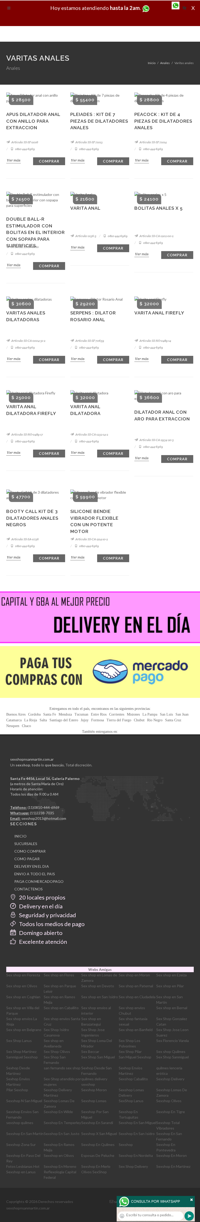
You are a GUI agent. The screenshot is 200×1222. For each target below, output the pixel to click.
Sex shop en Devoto (97, 986)
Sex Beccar (90, 1051)
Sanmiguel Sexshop (22, 1057)
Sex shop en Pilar (170, 986)
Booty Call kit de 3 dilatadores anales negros (32, 518)
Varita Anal (85, 208)
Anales (165, 63)
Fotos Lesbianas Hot (23, 1166)
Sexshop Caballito (133, 1079)
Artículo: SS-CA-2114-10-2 (91, 539)
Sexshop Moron (94, 1090)
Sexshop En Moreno (60, 1166)
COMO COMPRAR (30, 851)
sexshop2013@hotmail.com (43, 818)
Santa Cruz (173, 720)
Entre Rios (99, 714)
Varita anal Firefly (159, 312)
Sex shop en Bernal (171, 1008)
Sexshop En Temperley (62, 1122)
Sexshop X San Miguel (99, 1133)
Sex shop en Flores (59, 975)
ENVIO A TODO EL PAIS (34, 874)
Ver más (13, 160)
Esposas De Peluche (97, 1155)
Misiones (133, 714)
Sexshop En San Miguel (137, 1122)
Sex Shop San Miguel (98, 1057)
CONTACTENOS (28, 889)
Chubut (139, 720)
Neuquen (12, 726)
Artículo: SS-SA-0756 (25, 539)
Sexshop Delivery (170, 1079)
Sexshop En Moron (171, 1155)
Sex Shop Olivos (57, 1051)
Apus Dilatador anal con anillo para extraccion (33, 121)
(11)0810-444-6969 (43, 807)
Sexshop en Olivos (59, 1155)
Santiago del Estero (63, 720)
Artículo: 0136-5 (85, 236)
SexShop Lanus (131, 1101)
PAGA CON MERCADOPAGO (39, 881)
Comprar (49, 161)
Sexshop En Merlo (95, 1166)
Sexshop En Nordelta (136, 1155)
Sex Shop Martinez (21, 1051)
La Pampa (149, 714)
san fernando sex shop (62, 1068)
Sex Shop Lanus (19, 1040)
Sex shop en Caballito (61, 1008)
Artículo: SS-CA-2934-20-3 (156, 440)
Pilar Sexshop (17, 1090)
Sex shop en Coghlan (23, 997)
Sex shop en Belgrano (23, 1029)
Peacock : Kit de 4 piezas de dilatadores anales (163, 121)
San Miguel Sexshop (135, 1057)
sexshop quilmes (19, 1122)
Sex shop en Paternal (136, 986)
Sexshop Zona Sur (21, 1144)
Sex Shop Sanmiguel (172, 1057)
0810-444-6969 (25, 149)
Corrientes (116, 714)
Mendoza (65, 714)
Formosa (97, 720)
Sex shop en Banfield (136, 1029)
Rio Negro (154, 720)
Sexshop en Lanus (21, 1172)
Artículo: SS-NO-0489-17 (27, 434)
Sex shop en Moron (134, 975)
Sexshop (126, 1144)
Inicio (151, 63)
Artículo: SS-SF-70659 (89, 341)
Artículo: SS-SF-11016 (24, 142)
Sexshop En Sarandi (97, 1122)
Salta (43, 720)
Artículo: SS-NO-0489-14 (155, 341)
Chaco (26, 726)
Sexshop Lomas (94, 1101)
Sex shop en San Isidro (99, 997)
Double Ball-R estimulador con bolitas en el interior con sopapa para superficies (35, 232)
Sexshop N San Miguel (24, 1101)
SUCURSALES (25, 843)
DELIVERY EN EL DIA (31, 866)
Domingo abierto (40, 932)
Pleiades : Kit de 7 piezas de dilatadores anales (99, 121)
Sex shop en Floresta (23, 975)
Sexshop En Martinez (173, 1166)
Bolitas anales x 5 (158, 208)
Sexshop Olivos (169, 1101)
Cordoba (34, 714)
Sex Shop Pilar (130, 1051)
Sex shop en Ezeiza (171, 975)
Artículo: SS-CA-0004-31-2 (28, 341)
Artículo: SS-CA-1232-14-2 (91, 434)
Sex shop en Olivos (21, 986)
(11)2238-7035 (42, 813)
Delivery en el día (40, 906)
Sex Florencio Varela (172, 1040)
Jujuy (85, 720)
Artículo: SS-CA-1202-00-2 (156, 236)
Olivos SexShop (94, 1172)
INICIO (20, 836)
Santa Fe (49, 714)
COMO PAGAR (27, 859)
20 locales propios (41, 897)
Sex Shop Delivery (133, 1166)
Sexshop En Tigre (170, 1111)
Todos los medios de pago (51, 923)
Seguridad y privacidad (47, 915)
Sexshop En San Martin (24, 1133)
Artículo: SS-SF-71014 (153, 142)
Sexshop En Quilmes (98, 1144)
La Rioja (30, 720)
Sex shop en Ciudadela (137, 997)
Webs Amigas (100, 969)
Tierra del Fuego (119, 720)
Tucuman (81, 714)
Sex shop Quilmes (170, 1051)
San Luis (166, 714)
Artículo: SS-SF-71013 (89, 142)
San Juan (182, 714)
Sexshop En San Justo (61, 1133)
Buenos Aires (16, 714)
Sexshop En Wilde (58, 1111)
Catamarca (14, 720)
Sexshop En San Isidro (137, 1133)
